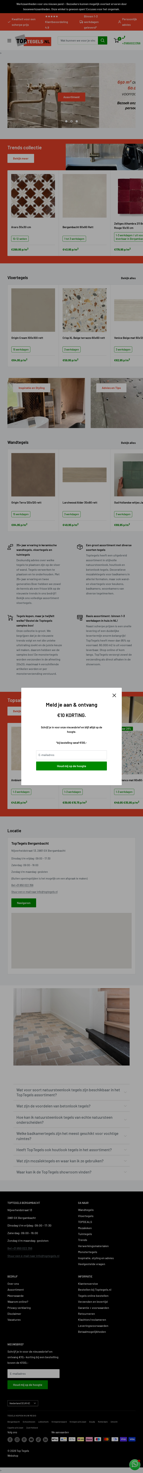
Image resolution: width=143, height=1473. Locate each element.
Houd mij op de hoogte (71, 766)
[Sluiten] (114, 695)
